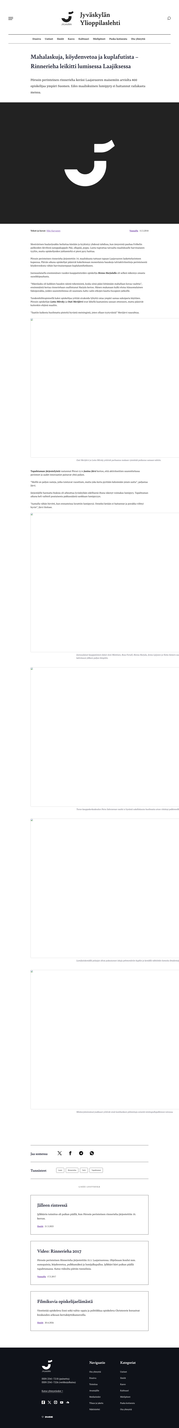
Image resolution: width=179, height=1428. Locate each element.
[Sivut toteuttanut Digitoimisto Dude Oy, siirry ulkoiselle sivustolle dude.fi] (47, 1417)
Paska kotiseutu (118, 38)
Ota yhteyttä (138, 38)
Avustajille (94, 1390)
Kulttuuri (83, 38)
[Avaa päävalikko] (10, 18)
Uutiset (49, 38)
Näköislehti (94, 1409)
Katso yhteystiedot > (52, 1391)
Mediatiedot (95, 1396)
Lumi (60, 1170)
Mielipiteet (99, 38)
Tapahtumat (96, 1170)
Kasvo (71, 38)
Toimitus (93, 1384)
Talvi (84, 1170)
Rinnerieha (72, 1170)
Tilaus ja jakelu (96, 1403)
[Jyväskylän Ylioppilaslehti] (47, 1371)
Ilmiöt (60, 38)
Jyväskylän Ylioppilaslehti (100, 18)
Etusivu (36, 38)
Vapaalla (133, 230)
